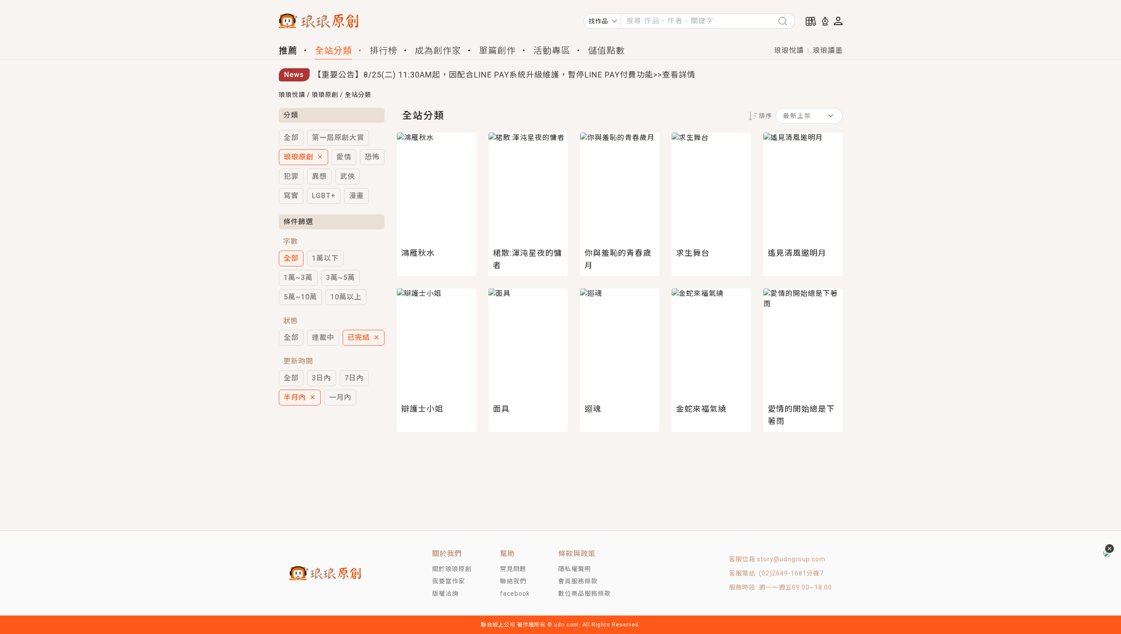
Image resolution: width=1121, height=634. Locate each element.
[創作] (825, 21)
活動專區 (551, 50)
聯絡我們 (513, 581)
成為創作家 (438, 50)
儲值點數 (606, 50)
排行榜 (383, 50)
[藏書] (811, 21)
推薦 (288, 50)
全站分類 (333, 50)
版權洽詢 (445, 593)
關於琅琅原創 (452, 568)
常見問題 (513, 568)
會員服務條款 (578, 581)
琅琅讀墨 (828, 50)
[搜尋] (786, 21)
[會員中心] (838, 21)
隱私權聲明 (574, 568)
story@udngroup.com (791, 559)
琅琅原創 (325, 94)
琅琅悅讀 (789, 50)
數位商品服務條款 (584, 593)
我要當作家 (448, 581)
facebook (515, 593)
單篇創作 (497, 50)
